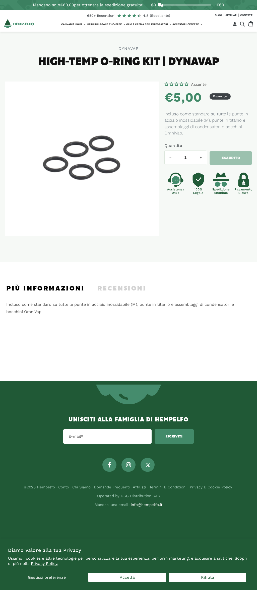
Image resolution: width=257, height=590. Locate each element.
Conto (63, 487)
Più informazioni (45, 288)
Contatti (246, 15)
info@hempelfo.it (146, 504)
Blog (219, 15)
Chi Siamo (81, 487)
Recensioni (122, 288)
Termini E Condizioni (167, 487)
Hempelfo (46, 487)
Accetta (127, 577)
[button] (73, 24)
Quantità (173, 145)
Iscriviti (174, 436)
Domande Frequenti (112, 487)
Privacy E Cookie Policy (211, 487)
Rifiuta (207, 577)
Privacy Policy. (44, 563)
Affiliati (231, 15)
